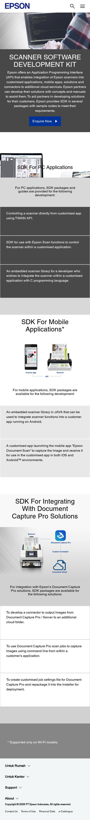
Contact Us (11, 811)
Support (11, 787)
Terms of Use (28, 811)
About (9, 798)
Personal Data (47, 811)
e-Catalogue (66, 811)
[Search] (72, 6)
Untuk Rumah (15, 766)
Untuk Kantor (14, 777)
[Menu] (82, 6)
